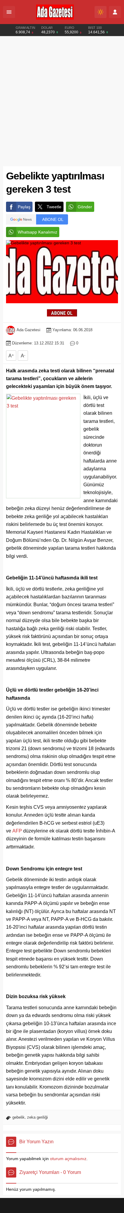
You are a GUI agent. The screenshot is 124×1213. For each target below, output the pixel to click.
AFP (17, 830)
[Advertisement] (62, 101)
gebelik (18, 1117)
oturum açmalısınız (68, 1158)
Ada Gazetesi (28, 330)
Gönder (85, 206)
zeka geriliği (37, 1117)
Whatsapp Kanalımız (37, 232)
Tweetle (54, 206)
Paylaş (24, 206)
